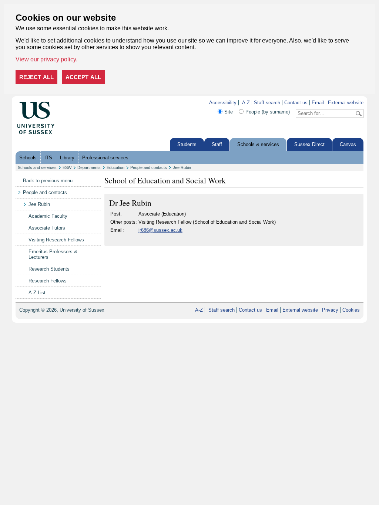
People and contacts (148, 167)
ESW (67, 167)
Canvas (348, 144)
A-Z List (37, 292)
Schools (28, 157)
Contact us (296, 102)
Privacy (330, 310)
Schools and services (37, 167)
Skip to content (70, 102)
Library (67, 157)
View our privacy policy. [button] (46, 59)
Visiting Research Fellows (56, 240)
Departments (89, 167)
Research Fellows (47, 281)
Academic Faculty (47, 216)
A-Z (246, 102)
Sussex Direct (309, 144)
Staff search (267, 102)
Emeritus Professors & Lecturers (52, 254)
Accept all (83, 77)
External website (345, 102)
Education (115, 167)
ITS (48, 157)
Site (228, 112)
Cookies (351, 310)
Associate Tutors (46, 228)
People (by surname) (267, 112)
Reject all (36, 77)
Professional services (105, 157)
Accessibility (223, 102)
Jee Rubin (182, 167)
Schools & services (258, 144)
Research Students (49, 269)
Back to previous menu (48, 180)
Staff (217, 144)
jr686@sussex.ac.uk (160, 230)
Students (187, 144)
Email (318, 102)
